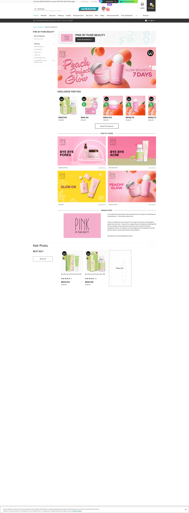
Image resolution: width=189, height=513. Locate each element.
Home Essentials (113, 15)
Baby (102, 15)
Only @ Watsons (127, 15)
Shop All (43, 259)
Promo (36, 15)
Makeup (61, 15)
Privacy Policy (77, 511)
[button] (151, 5)
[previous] (60, 68)
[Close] (186, 509)
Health (68, 15)
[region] (94, 509)
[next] (136, 15)
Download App (84, 1)
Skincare (52, 15)
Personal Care (78, 15)
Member (44, 15)
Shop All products (84, 39)
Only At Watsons (39, 36)
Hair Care (89, 15)
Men (96, 15)
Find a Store (94, 1)
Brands (145, 15)
